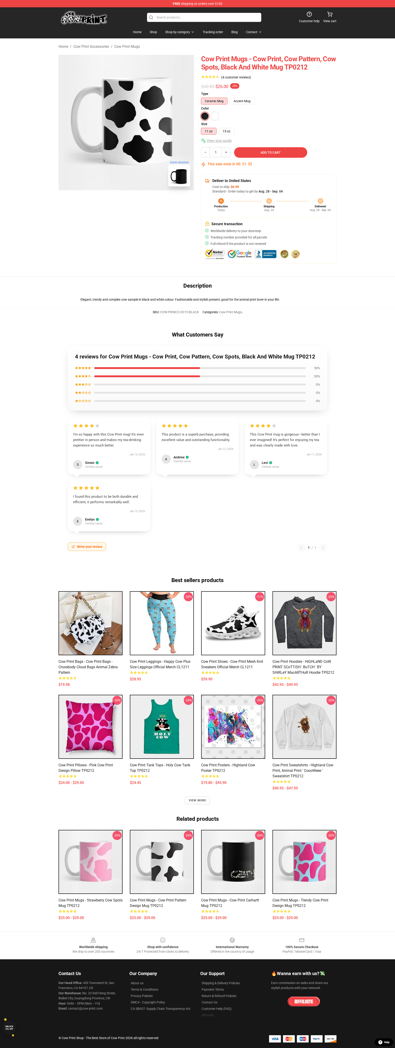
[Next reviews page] (323, 547)
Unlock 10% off (9, 1027)
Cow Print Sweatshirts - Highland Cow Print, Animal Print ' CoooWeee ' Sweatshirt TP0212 (302, 770)
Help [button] (387, 1042)
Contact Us (209, 1002)
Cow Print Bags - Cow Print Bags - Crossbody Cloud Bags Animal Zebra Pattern (88, 667)
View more (197, 800)
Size (204, 124)
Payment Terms (213, 989)
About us (137, 983)
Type (204, 94)
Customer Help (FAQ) (217, 1009)
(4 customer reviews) (236, 77)
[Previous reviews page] (301, 547)
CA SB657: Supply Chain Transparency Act (160, 1009)
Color (205, 108)
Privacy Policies (142, 996)
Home (63, 46)
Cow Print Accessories (91, 46)
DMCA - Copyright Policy (148, 1002)
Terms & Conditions (144, 989)
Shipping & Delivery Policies (221, 983)
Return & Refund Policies (219, 996)
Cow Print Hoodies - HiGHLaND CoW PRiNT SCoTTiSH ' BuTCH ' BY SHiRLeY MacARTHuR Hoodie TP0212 (303, 667)
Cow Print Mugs (127, 46)
